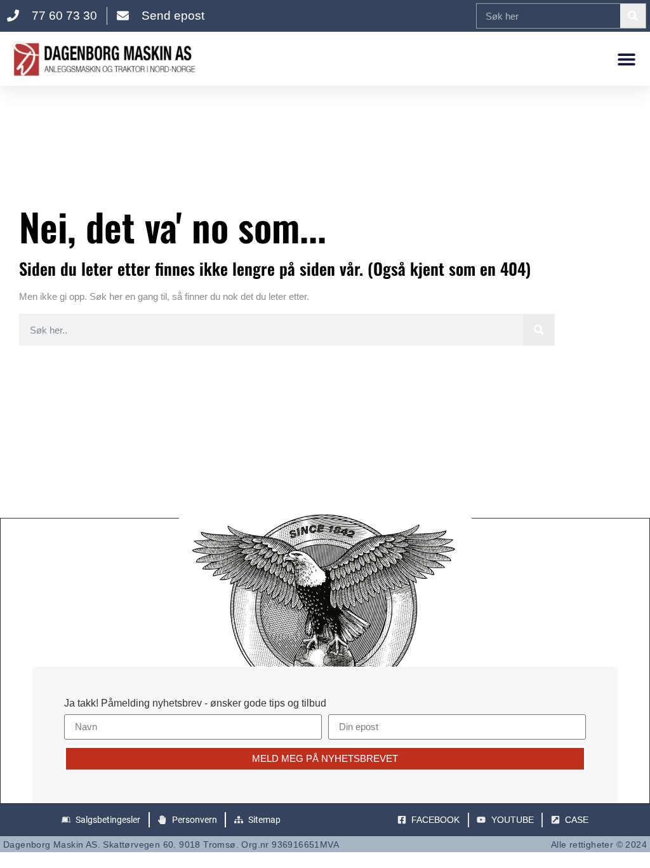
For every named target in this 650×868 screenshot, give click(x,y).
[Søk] (633, 16)
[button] (626, 58)
